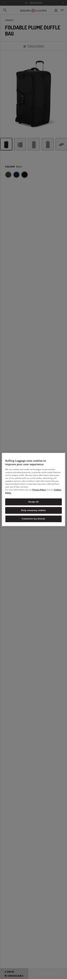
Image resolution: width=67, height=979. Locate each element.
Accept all (33, 501)
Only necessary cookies (33, 510)
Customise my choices (33, 518)
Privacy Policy (39, 489)
